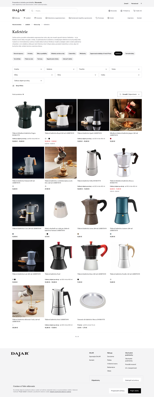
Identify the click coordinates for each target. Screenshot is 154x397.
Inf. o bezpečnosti (131, 368)
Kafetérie (46, 24)
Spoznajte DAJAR (95, 356)
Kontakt (139, 18)
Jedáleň (27, 24)
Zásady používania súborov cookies (60, 392)
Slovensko (114, 11)
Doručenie (110, 356)
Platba (109, 360)
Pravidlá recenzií (130, 364)
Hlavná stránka (16, 24)
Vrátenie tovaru (112, 364)
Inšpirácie (131, 18)
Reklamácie (111, 367)
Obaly (109, 371)
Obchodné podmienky (129, 360)
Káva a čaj (37, 24)
